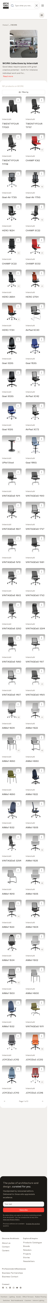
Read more (8, 76)
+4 (42, 1049)
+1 (42, 150)
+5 (18, 452)
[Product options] (18, 100)
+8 (18, 717)
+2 (42, 187)
